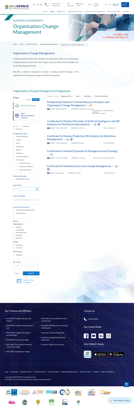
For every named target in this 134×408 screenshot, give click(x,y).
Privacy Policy (85, 372)
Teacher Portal (40, 372)
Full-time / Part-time (101, 96)
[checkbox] (14, 136)
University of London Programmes (53, 333)
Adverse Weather (96, 4)
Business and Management (48, 44)
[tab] (26, 227)
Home (15, 44)
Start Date (87, 96)
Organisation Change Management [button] (72, 45)
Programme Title (66, 96)
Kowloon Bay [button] (19, 245)
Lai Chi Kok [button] (19, 248)
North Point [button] (19, 235)
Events (47, 5)
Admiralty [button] (18, 227)
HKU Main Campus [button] (21, 232)
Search (35, 99)
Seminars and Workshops (56, 4)
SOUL (90, 4)
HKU (34, 4)
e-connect (28, 281)
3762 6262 (93, 319)
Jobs (6, 372)
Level (77, 96)
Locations (71, 5)
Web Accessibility (108, 372)
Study (21, 44)
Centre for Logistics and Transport (52, 344)
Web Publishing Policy (69, 372)
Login (117, 4)
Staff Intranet (53, 372)
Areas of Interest (31, 44)
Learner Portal (80, 4)
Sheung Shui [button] (19, 255)
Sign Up (125, 4)
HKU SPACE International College (18, 351)
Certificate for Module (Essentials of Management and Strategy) (82, 151)
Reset (29, 99)
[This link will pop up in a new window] (100, 354)
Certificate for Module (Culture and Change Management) (79, 166)
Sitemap (96, 372)
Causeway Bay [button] (20, 230)
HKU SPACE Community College (17, 340)
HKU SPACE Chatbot (122, 400)
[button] (109, 5)
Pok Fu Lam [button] (19, 238)
